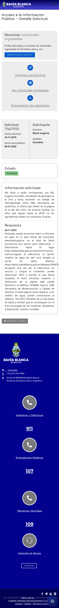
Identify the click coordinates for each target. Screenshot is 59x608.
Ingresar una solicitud (30, 75)
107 (29, 471)
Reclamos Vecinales (29, 510)
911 (29, 428)
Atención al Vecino (29, 553)
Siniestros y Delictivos (29, 415)
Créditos (27, 603)
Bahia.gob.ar (28, 597)
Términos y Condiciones (44, 603)
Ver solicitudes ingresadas (30, 90)
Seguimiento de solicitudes (30, 105)
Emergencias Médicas (29, 457)
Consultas (10, 370)
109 (29, 524)
